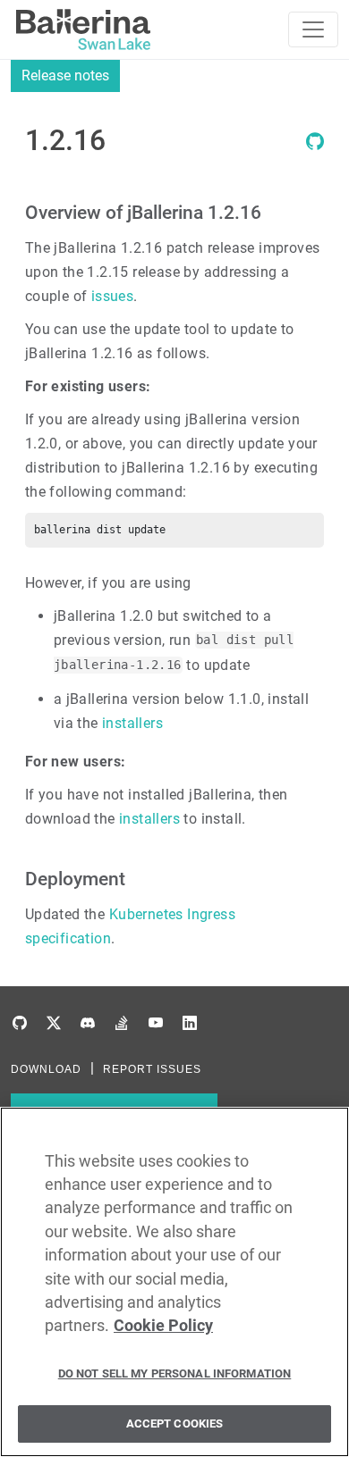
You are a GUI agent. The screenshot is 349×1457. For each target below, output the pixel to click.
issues (112, 296)
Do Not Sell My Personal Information (175, 1373)
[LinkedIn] (190, 1023)
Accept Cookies (175, 1423)
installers (132, 723)
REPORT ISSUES (152, 1069)
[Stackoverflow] (122, 1023)
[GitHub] (20, 1023)
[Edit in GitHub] (315, 145)
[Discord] (88, 1023)
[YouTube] (156, 1023)
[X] (54, 1023)
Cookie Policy (163, 1326)
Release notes (65, 75)
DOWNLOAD (46, 1069)
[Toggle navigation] (313, 29)
